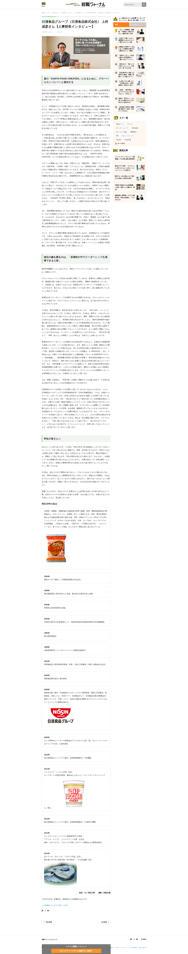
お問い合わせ (142, 947)
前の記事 (49, 922)
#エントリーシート (128, 136)
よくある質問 (133, 947)
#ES (117, 136)
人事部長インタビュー (48, 32)
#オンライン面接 (121, 132)
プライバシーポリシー (121, 947)
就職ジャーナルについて (49, 939)
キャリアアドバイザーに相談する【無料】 (76, 951)
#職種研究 (133, 132)
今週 (116, 24)
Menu (43, 4)
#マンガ (129, 124)
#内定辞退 (128, 140)
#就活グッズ (120, 124)
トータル (134, 24)
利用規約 (110, 947)
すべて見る (121, 143)
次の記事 (104, 922)
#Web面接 (135, 128)
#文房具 (118, 140)
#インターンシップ (122, 128)
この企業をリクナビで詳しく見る (55, 905)
